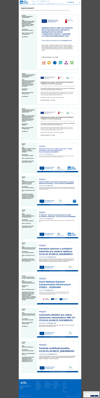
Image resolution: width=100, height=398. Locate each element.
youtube (73, 2)
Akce (63, 390)
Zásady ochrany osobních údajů (76, 396)
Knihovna (64, 386)
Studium (46, 381)
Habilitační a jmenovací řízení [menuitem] (50, 3)
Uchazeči (37, 381)
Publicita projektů (56, 386)
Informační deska (65, 387)
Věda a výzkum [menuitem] (43, 1)
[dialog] (91, 394)
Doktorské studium (38, 385)
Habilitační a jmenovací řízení (57, 384)
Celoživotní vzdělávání (38, 386)
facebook (71, 2)
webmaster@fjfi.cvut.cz (29, 396)
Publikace (55, 387)
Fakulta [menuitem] (48, 1)
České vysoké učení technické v (25, 385)
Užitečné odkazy (47, 386)
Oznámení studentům (47, 387)
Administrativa (64, 385)
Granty (54, 388)
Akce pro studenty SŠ (38, 387)
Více (62, 3)
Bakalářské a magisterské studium (49, 384)
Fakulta (64, 381)
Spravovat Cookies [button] (86, 395)
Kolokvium (55, 385)
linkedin (69, 2)
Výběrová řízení (64, 392)
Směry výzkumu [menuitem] (34, 3)
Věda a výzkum (56, 381)
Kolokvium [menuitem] (58, 3)
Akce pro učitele (38, 388)
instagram (67, 2)
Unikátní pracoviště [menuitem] (41, 3)
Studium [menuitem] (37, 1)
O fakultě (64, 388)
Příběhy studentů (38, 389)
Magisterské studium (38, 384)
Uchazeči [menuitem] (33, 1)
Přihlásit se (68, 396)
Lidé (63, 389)
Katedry (64, 384)
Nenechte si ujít (65, 391)
